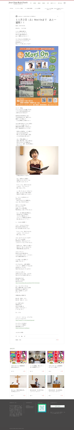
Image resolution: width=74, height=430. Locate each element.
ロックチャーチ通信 (19, 8)
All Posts (11, 8)
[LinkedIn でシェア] (21, 336)
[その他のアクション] (57, 16)
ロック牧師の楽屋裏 (28, 8)
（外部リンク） (49, 9)
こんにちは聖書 (37, 8)
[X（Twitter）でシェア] (19, 336)
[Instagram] (64, 3)
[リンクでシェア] (24, 336)
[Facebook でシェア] (16, 336)
